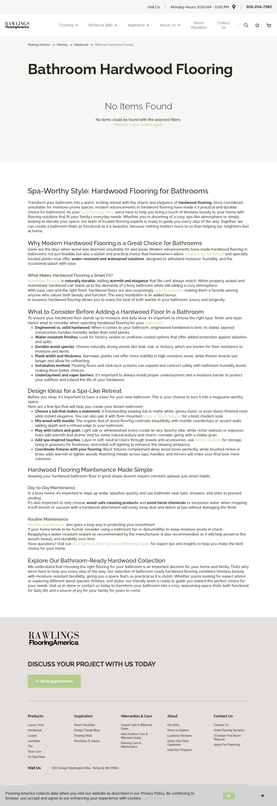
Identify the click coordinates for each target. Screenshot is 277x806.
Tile (30, 746)
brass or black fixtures (162, 416)
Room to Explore (178, 730)
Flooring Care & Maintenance (131, 744)
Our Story (173, 725)
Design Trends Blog (87, 730)
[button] (246, 25)
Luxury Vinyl (36, 725)
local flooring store (97, 212)
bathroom (153, 323)
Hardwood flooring (44, 281)
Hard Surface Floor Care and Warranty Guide (111, 544)
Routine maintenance (46, 524)
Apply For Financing (227, 744)
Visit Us (153, 7)
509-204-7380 (259, 7)
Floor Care (34, 751)
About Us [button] (168, 25)
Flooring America (39, 44)
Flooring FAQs (83, 735)
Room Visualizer (199, 25)
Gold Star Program (179, 750)
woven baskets (208, 440)
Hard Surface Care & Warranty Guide (134, 735)
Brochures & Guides (87, 741)
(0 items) (268, 25)
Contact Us (223, 25)
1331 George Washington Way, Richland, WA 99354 (85, 768)
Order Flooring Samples (229, 730)
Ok (229, 795)
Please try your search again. (139, 124)
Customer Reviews (179, 735)
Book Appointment (57, 681)
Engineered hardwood (204, 254)
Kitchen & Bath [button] (100, 25)
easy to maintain (168, 290)
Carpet (32, 735)
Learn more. (153, 798)
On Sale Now (36, 756)
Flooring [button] (66, 25)
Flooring (62, 44)
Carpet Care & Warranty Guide (136, 726)
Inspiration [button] (136, 25)
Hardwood (81, 44)
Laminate (34, 741)
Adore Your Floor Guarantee (178, 742)
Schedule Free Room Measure (227, 737)
